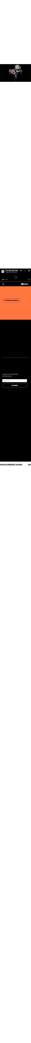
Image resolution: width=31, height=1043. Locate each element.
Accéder (15, 385)
